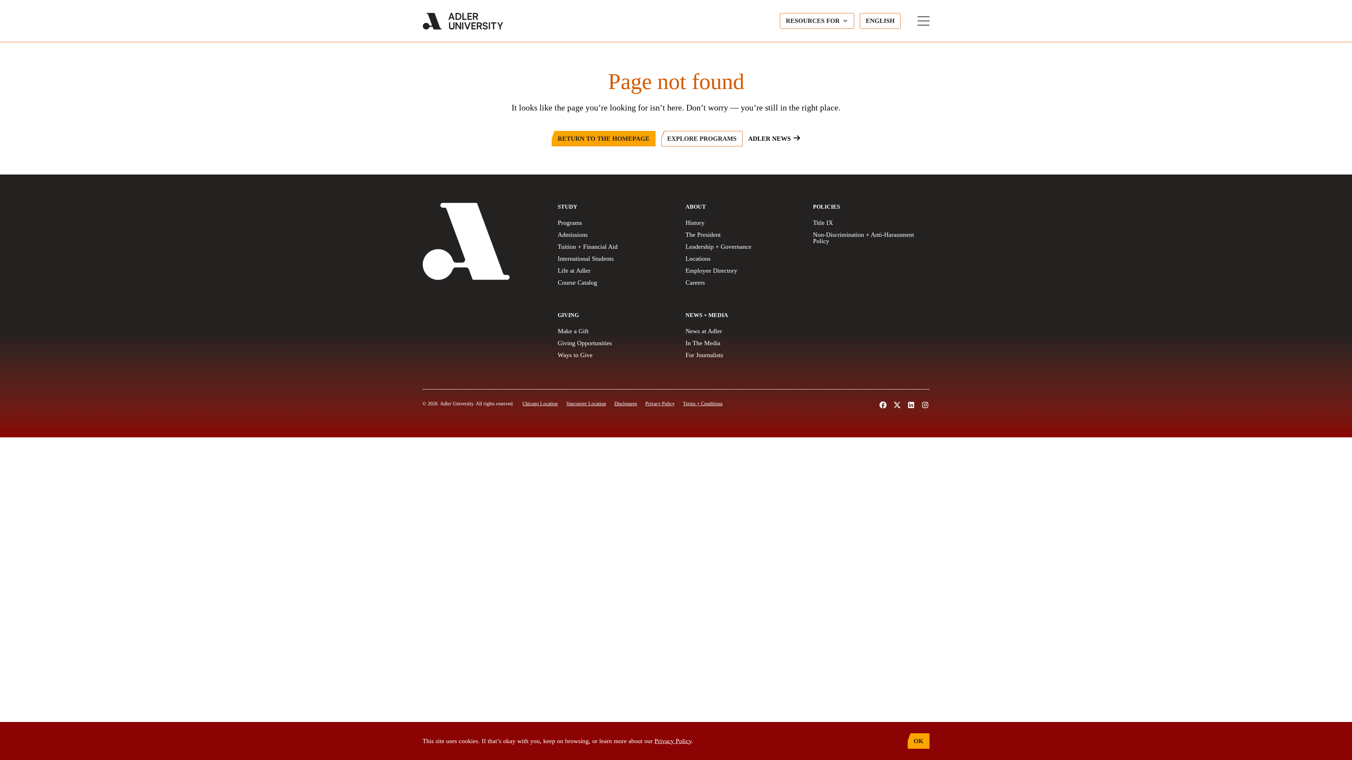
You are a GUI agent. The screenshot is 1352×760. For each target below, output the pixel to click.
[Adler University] (463, 21)
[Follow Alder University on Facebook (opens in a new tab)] (883, 405)
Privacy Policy (673, 741)
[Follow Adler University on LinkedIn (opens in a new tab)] (911, 405)
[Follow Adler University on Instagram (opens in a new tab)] (925, 405)
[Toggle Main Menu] (924, 21)
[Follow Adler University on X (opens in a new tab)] (897, 405)
